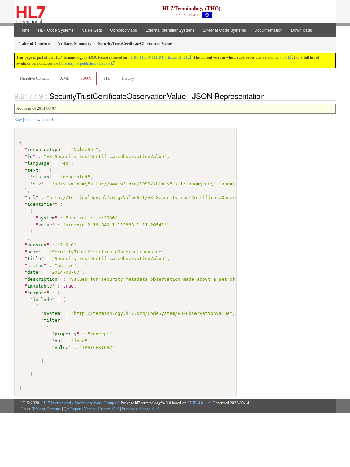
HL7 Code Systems (56, 30)
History (128, 78)
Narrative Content (34, 78)
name (32, 251)
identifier (41, 204)
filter (52, 320)
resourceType (43, 149)
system (46, 218)
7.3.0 (283, 57)
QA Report (72, 408)
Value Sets (92, 30)
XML (64, 78)
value (45, 224)
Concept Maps (123, 30)
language (38, 163)
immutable (39, 286)
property (66, 333)
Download (41, 119)
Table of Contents (46, 408)
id (30, 156)
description (42, 279)
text (32, 170)
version (36, 245)
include (42, 299)
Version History (97, 408)
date (32, 272)
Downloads (301, 30)
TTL (106, 78)
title (34, 258)
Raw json (22, 119)
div (37, 183)
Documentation (268, 30)
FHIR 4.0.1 (196, 403)
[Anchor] (268, 95)
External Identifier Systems (169, 30)
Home (24, 30)
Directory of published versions (84, 63)
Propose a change (136, 408)
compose (36, 292)
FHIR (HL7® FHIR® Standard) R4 (157, 57)
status (41, 176)
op (57, 340)
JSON (86, 78)
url (31, 197)
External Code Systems (224, 30)
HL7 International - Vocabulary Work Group (78, 403)
